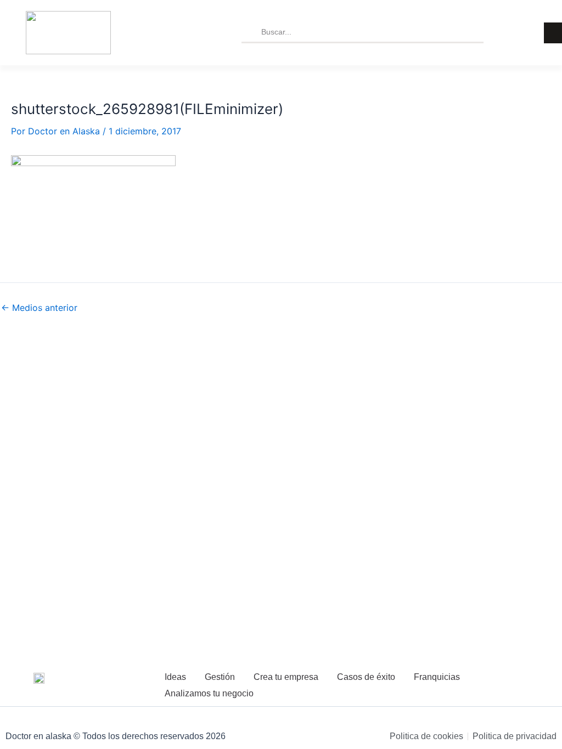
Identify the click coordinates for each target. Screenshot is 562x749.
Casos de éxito (366, 677)
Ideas (175, 677)
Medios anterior (39, 307)
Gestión (220, 677)
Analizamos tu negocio (209, 693)
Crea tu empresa (286, 677)
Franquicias (437, 677)
